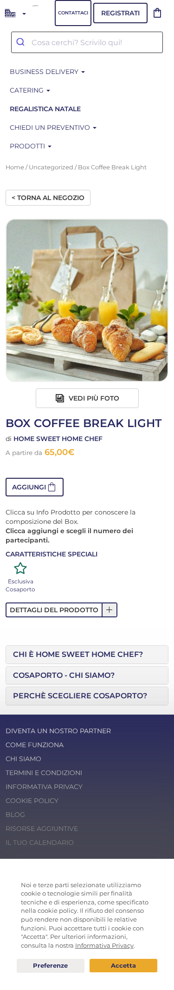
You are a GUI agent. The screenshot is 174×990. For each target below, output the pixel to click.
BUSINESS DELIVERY (45, 71)
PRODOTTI (28, 146)
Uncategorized (51, 167)
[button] (35, 487)
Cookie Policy (32, 800)
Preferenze (50, 966)
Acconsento (123, 965)
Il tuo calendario (40, 842)
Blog (15, 814)
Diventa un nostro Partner (58, 731)
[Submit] (22, 42)
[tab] (87, 654)
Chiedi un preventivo (51, 127)
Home (15, 167)
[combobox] (87, 42)
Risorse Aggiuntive (42, 828)
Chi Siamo (23, 759)
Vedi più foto (93, 398)
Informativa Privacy (44, 787)
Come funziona (35, 745)
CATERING (27, 90)
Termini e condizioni (44, 773)
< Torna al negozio (48, 198)
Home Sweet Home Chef (58, 439)
